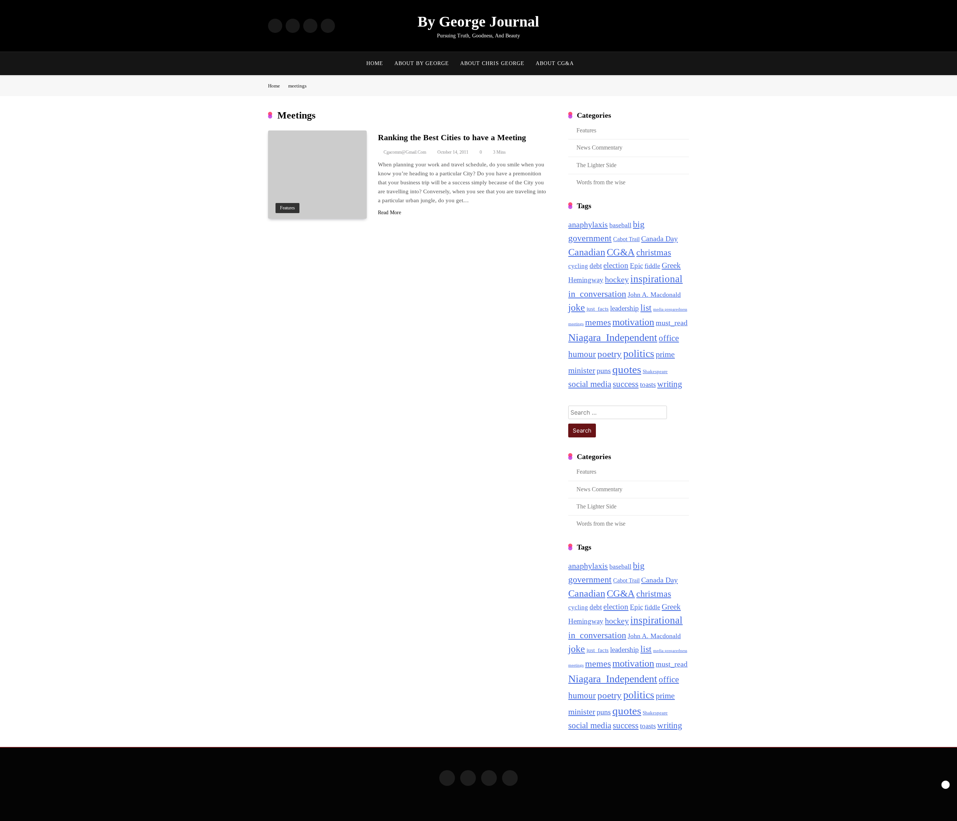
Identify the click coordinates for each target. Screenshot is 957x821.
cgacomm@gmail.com (405, 152)
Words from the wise (600, 182)
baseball (620, 225)
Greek (671, 265)
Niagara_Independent (612, 337)
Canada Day (659, 238)
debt (596, 266)
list (646, 307)
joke (576, 307)
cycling (578, 266)
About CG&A (555, 63)
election (615, 265)
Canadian (586, 252)
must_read (671, 323)
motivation (633, 322)
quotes (626, 369)
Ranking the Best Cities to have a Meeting (452, 137)
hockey (617, 279)
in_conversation (597, 294)
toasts (648, 384)
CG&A (621, 252)
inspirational (656, 279)
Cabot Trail (626, 239)
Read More (389, 212)
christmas (653, 252)
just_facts (598, 309)
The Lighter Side (596, 165)
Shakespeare (655, 371)
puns (604, 371)
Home (374, 63)
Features (287, 208)
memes (598, 322)
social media (589, 384)
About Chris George (492, 63)
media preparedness (670, 309)
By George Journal (478, 21)
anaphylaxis (588, 224)
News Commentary (599, 147)
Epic (636, 266)
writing (669, 384)
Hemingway (585, 280)
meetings (576, 324)
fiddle (652, 266)
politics (638, 353)
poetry (609, 354)
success (625, 384)
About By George (421, 63)
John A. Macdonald (654, 294)
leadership (624, 308)
